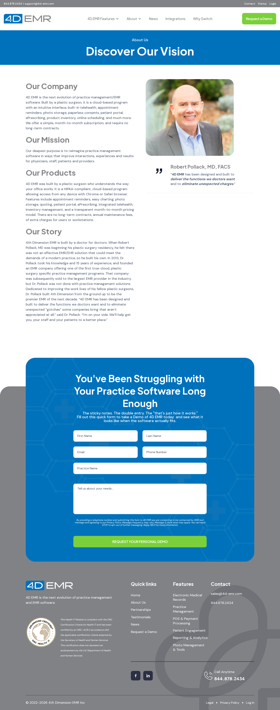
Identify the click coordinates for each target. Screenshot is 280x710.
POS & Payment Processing (185, 621)
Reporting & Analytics (190, 638)
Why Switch (202, 18)
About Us (138, 602)
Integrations (176, 18)
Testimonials (141, 617)
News (153, 18)
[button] (103, 18)
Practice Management (183, 609)
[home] (27, 18)
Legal (209, 703)
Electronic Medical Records (187, 597)
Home (135, 595)
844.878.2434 (222, 603)
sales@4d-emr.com (226, 593)
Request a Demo (144, 632)
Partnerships (141, 610)
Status (262, 3)
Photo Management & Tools (188, 647)
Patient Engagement (189, 630)
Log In (250, 703)
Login (273, 3)
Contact (249, 3)
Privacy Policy (229, 703)
